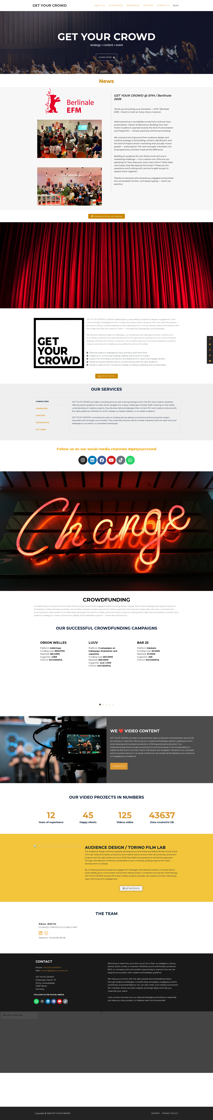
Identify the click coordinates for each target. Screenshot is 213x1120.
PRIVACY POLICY (170, 1113)
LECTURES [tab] (41, 429)
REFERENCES (133, 5)
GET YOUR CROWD (50, 5)
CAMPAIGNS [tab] (42, 408)
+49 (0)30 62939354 (52, 967)
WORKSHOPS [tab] (42, 422)
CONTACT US (163, 5)
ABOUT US (100, 5)
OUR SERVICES (116, 5)
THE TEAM (148, 5)
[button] (100, 704)
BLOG (176, 5)
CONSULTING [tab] (42, 401)
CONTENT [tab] (41, 415)
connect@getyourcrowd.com (54, 970)
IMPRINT (155, 1113)
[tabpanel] (125, 414)
